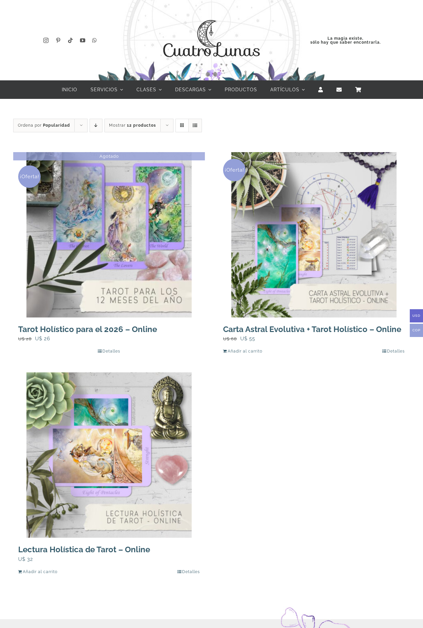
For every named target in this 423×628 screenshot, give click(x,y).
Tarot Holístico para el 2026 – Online (87, 329)
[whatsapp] (94, 40)
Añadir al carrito (245, 351)
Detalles (111, 351)
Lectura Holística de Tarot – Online (84, 549)
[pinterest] (58, 40)
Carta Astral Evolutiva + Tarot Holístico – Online (312, 329)
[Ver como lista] (195, 125)
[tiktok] (70, 40)
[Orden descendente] (96, 125)
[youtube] (83, 40)
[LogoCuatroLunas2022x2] (211, 14)
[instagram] (46, 40)
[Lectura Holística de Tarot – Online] (109, 455)
